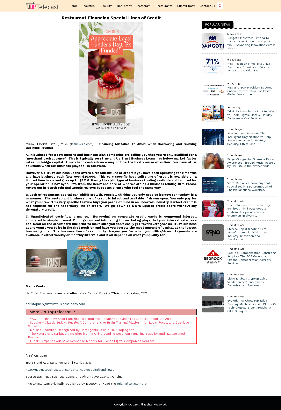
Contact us (207, 5)
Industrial (89, 5)
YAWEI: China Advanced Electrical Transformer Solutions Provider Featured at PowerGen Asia (100, 319)
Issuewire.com (81, 144)
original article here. (132, 384)
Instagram (144, 5)
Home (73, 5)
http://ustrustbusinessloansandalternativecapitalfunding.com (71, 370)
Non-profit (124, 5)
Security (106, 5)
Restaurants (164, 5)
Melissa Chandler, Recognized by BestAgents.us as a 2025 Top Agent (82, 330)
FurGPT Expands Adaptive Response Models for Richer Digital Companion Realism (92, 341)
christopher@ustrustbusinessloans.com (55, 304)
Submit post (186, 5)
